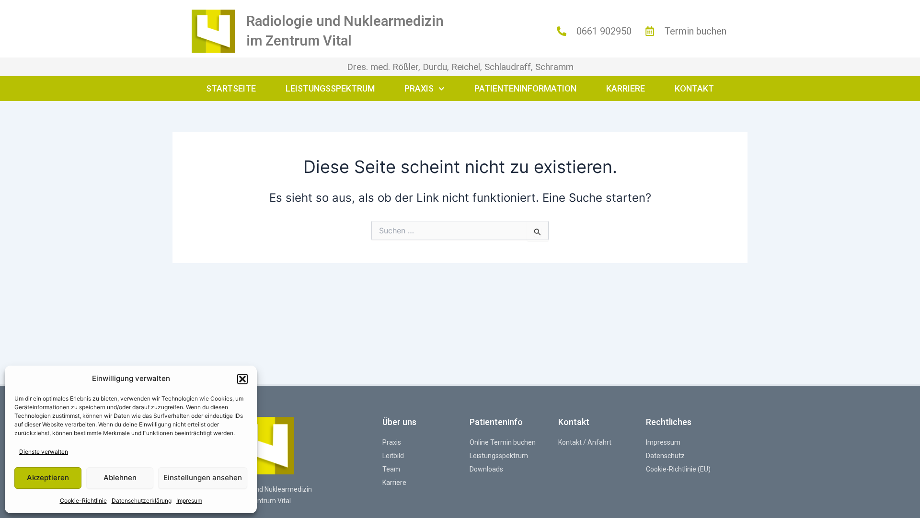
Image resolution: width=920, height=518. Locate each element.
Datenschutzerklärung (142, 500)
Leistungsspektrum (330, 88)
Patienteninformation (525, 88)
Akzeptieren (48, 477)
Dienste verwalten (43, 451)
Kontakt (694, 88)
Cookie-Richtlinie (83, 500)
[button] (242, 379)
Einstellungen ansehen (202, 477)
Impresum (189, 500)
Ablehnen (120, 477)
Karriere (625, 88)
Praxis (419, 88)
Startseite (231, 88)
